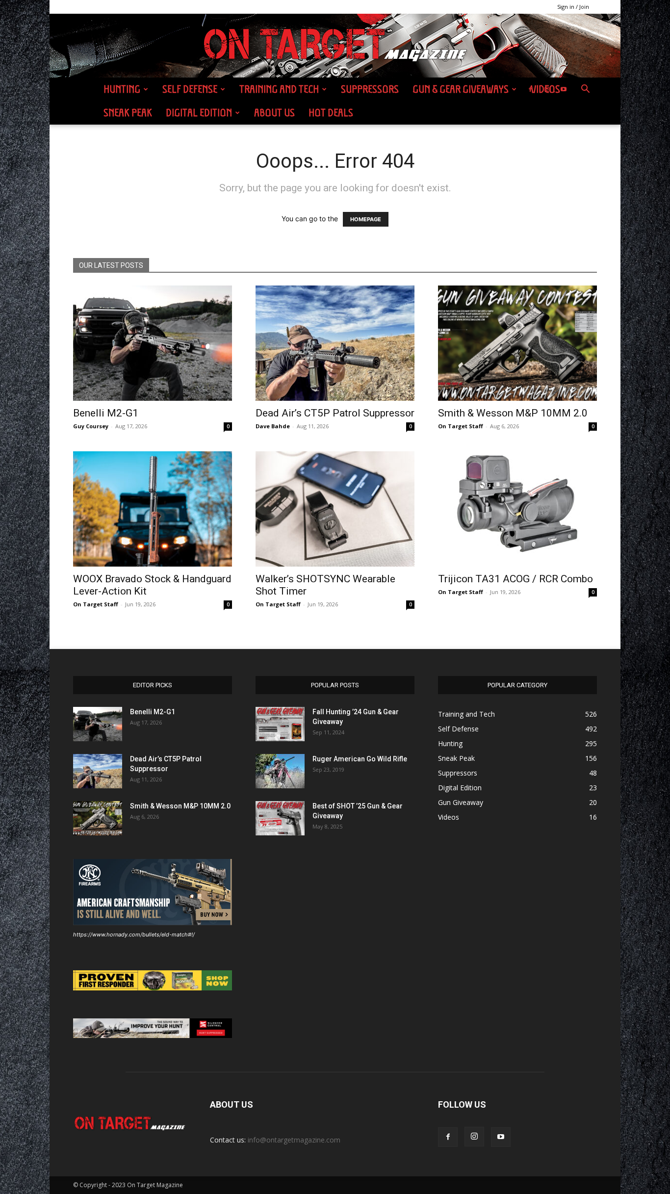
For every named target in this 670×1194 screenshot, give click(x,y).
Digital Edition (199, 112)
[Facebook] (530, 89)
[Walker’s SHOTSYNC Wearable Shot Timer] (335, 509)
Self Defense (189, 89)
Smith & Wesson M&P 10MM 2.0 (513, 413)
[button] (585, 90)
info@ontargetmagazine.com (294, 1139)
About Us (274, 112)
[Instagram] (547, 89)
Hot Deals (331, 112)
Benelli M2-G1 (105, 413)
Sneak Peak (127, 112)
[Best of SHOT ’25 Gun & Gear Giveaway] (280, 818)
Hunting (121, 89)
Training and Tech (279, 89)
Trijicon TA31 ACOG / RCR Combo (515, 579)
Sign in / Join (573, 6)
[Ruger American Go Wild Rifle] (280, 771)
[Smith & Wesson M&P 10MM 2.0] (517, 343)
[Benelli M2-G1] (152, 343)
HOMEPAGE (365, 219)
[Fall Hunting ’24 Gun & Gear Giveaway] (280, 724)
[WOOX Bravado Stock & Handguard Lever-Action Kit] (152, 509)
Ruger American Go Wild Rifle (359, 759)
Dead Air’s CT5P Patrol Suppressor (335, 413)
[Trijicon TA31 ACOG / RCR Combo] (517, 509)
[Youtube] (563, 89)
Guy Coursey (90, 426)
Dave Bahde (273, 426)
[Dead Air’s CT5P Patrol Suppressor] (335, 343)
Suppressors (370, 89)
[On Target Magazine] (335, 46)
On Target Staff (460, 426)
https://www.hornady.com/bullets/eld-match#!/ (134, 934)
